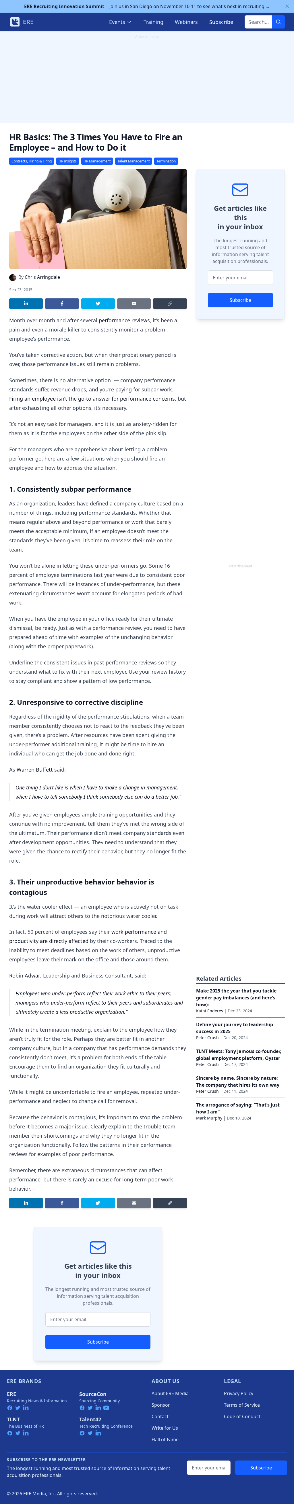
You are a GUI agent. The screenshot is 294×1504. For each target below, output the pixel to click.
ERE (11, 1394)
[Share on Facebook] (62, 303)
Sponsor (161, 1405)
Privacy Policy (238, 1393)
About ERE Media (170, 1393)
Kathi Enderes (209, 1011)
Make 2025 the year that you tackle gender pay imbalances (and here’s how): (236, 998)
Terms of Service (242, 1405)
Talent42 (90, 1419)
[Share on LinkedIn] (26, 303)
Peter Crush (207, 1037)
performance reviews (124, 320)
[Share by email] (134, 303)
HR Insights (68, 161)
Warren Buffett (35, 769)
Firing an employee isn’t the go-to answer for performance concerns (92, 398)
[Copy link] (170, 303)
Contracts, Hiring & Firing (31, 161)
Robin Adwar (24, 975)
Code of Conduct (242, 1416)
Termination (166, 161)
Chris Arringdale (42, 277)
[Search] (278, 22)
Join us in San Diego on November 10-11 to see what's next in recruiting (147, 6)
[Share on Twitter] (98, 303)
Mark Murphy (209, 1118)
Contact (160, 1416)
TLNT (13, 1419)
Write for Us (165, 1428)
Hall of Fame (165, 1439)
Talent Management (133, 161)
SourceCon (93, 1394)
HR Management (97, 161)
